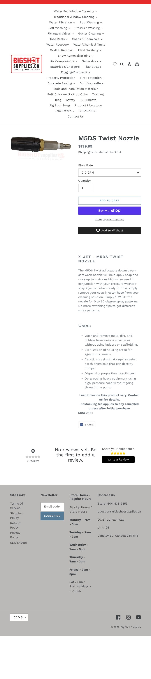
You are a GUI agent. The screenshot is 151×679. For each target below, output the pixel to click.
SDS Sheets (18, 542)
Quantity (84, 180)
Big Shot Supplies (131, 627)
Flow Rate (85, 165)
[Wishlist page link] (115, 64)
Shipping (84, 152)
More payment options (109, 219)
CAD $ (18, 617)
